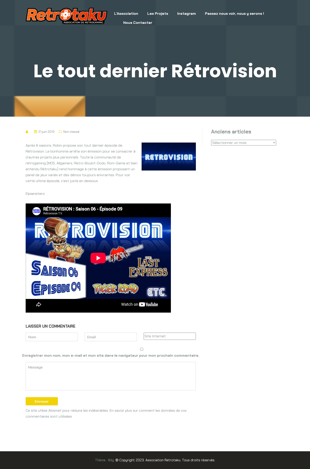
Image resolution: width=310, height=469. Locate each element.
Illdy (111, 460)
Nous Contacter (137, 22)
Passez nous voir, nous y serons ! (234, 13)
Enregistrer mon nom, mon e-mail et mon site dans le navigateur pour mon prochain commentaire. (110, 355)
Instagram (186, 13)
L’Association (126, 13)
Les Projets (157, 13)
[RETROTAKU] (66, 15)
